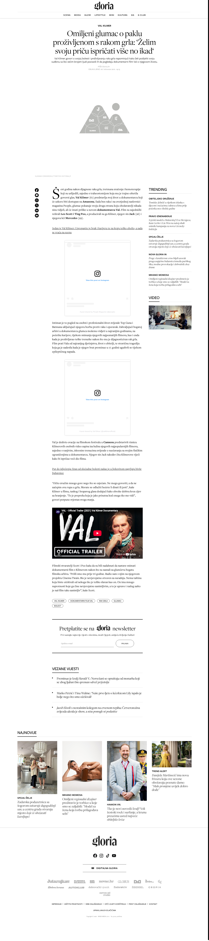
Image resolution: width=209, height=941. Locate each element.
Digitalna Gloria (106, 868)
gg (132, 15)
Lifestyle (100, 15)
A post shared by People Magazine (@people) (97, 312)
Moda (77, 15)
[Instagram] (101, 856)
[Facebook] (95, 856)
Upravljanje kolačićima (104, 910)
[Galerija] (104, 117)
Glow (87, 15)
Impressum (56, 904)
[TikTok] (108, 856)
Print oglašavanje (137, 904)
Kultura (122, 15)
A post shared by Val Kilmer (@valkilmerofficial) (97, 431)
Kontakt (153, 904)
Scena (67, 15)
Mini (111, 15)
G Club (142, 15)
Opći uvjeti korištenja (115, 904)
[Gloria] (103, 6)
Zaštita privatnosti (73, 904)
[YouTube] (114, 855)
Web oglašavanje (94, 904)
